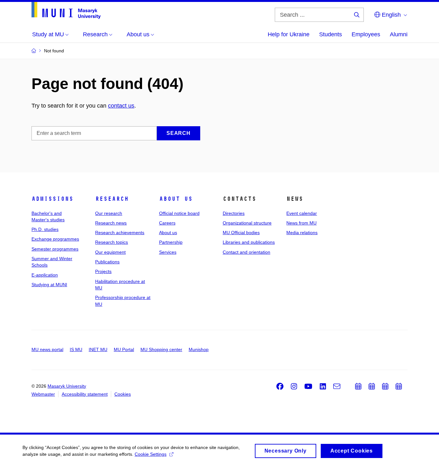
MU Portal (124, 349)
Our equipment (110, 252)
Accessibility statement (85, 394)
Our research (108, 213)
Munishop (199, 349)
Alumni (399, 34)
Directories (234, 213)
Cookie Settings (150, 454)
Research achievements (119, 232)
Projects (103, 271)
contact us (121, 105)
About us (176, 198)
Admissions (52, 198)
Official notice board (179, 213)
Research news (111, 222)
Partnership (171, 242)
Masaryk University (67, 386)
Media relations (302, 232)
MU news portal (47, 349)
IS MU (76, 349)
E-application (44, 275)
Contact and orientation (246, 252)
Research (112, 198)
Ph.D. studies (44, 229)
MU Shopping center (161, 349)
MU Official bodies (241, 232)
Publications (107, 261)
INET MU (98, 349)
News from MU (301, 222)
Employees (366, 34)
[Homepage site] (66, 10)
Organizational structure (247, 222)
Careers (167, 222)
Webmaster (43, 394)
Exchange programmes (55, 239)
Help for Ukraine (288, 34)
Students (330, 34)
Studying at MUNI (49, 284)
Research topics (111, 242)
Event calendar (301, 213)
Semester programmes (54, 248)
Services (167, 252)
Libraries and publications (249, 242)
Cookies (122, 394)
